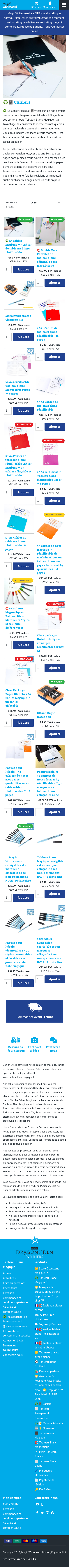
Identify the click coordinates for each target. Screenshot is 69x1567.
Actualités (9, 1278)
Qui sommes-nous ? (15, 1326)
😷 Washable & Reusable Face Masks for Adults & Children (48, 1380)
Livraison (8, 1293)
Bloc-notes (41, 1418)
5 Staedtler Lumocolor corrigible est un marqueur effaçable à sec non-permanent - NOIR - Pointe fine (50, 950)
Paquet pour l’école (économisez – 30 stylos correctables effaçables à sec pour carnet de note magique (18, 954)
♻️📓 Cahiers (43, 1404)
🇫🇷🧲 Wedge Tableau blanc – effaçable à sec (48, 1333)
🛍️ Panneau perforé (47, 1371)
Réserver (36, 6)
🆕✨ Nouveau (44, 1428)
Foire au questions (14, 1283)
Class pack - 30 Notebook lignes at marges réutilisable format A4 (50, 643)
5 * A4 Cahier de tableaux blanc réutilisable (47, 405)
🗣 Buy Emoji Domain (48, 1324)
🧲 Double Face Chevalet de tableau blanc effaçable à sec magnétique (47, 258)
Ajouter (23, 269)
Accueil (7, 1273)
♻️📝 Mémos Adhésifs (49, 1423)
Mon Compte (50, 6)
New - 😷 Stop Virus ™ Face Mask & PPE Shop (49, 1394)
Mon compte (11, 1504)
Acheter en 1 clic (13, 1340)
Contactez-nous (13, 1355)
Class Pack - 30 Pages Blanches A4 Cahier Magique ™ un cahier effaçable (18, 698)
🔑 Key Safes (43, 1489)
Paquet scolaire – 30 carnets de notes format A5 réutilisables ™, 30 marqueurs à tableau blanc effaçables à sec (50, 783)
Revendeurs (10, 1288)
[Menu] (64, 5)
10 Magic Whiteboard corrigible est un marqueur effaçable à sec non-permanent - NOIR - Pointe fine (18, 869)
